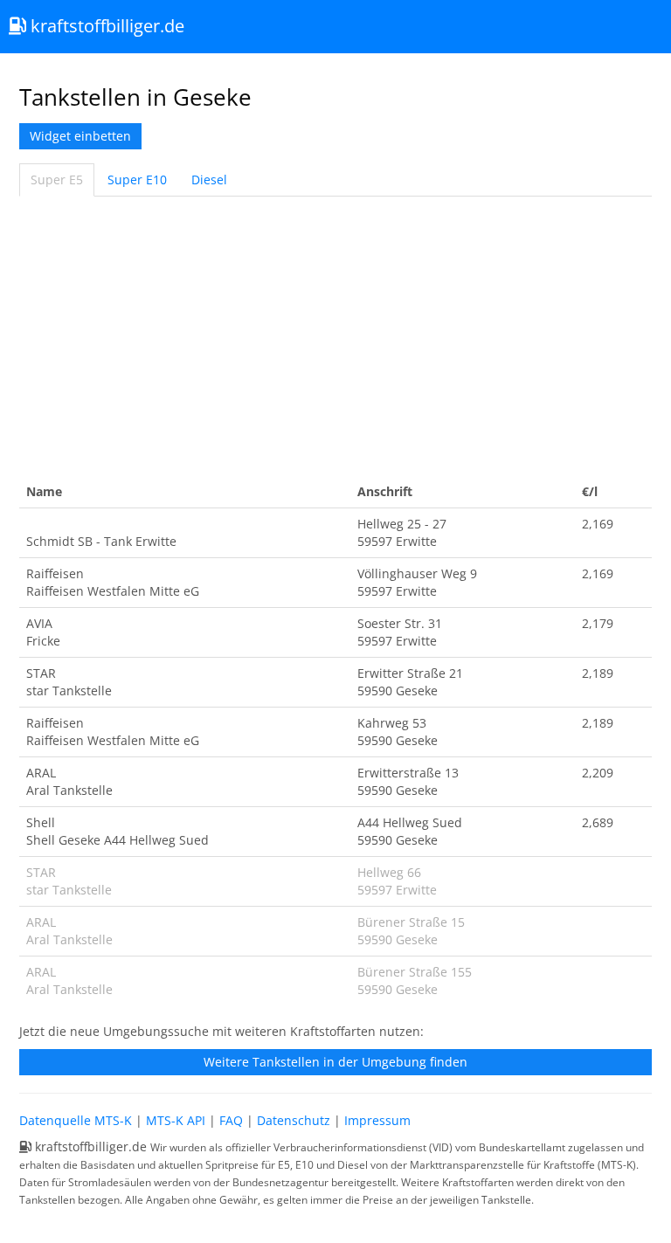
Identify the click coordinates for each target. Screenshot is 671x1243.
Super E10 (137, 179)
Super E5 (57, 179)
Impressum (377, 1120)
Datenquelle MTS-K (75, 1120)
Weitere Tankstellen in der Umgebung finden (335, 1061)
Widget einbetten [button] (80, 136)
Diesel (209, 179)
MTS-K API (175, 1120)
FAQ (231, 1120)
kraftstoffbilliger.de (105, 26)
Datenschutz (293, 1120)
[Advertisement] (335, 336)
